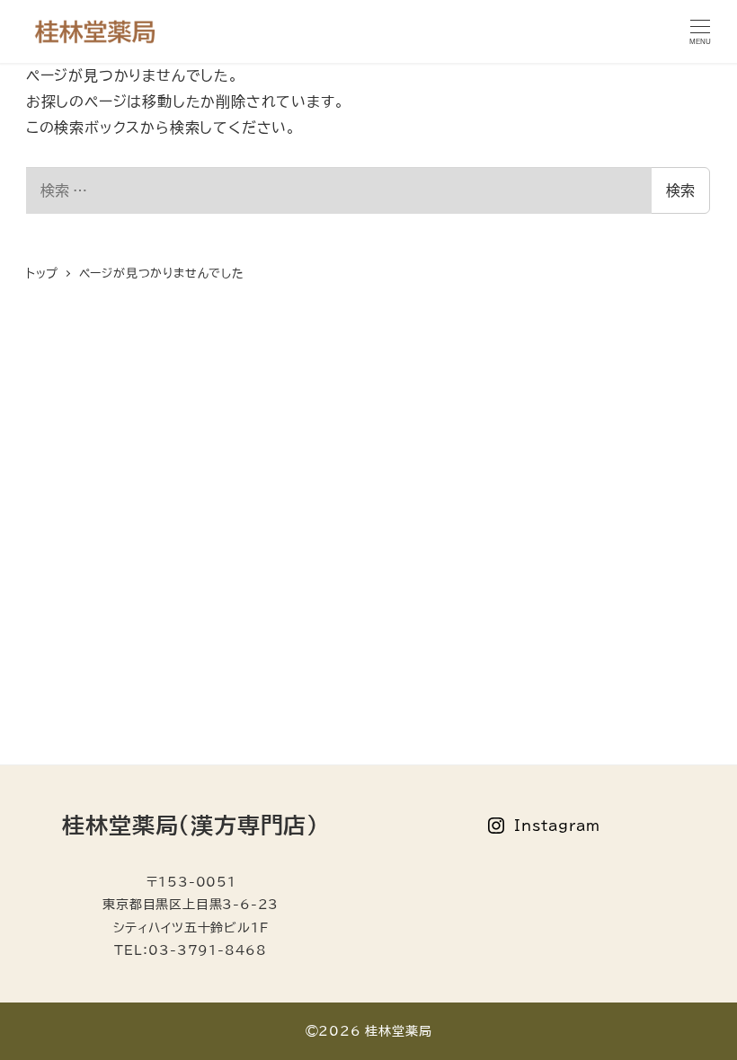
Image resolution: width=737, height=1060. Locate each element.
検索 (680, 190)
